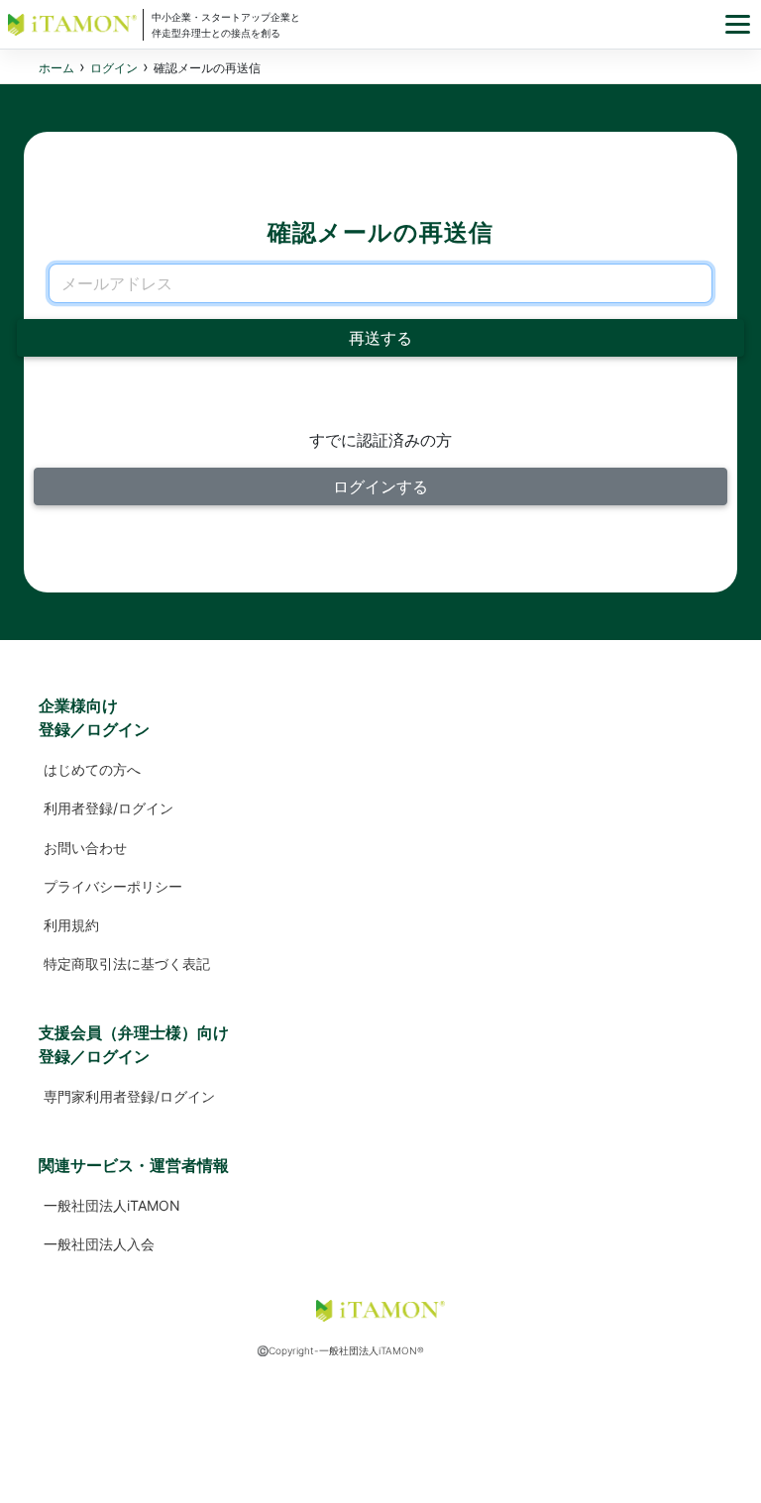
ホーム (56, 67)
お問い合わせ (85, 847)
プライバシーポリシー (113, 886)
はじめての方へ (92, 769)
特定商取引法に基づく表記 (127, 963)
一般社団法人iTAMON (112, 1205)
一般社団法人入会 (99, 1243)
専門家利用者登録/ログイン (129, 1096)
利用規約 (71, 924)
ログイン (114, 67)
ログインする (380, 486)
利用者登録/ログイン (108, 808)
